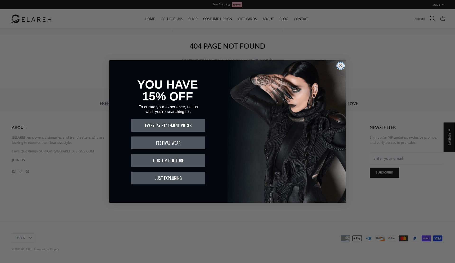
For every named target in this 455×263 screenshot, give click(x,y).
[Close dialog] (340, 65)
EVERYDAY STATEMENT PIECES (168, 125)
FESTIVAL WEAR (168, 143)
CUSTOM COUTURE (168, 160)
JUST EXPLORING (168, 178)
